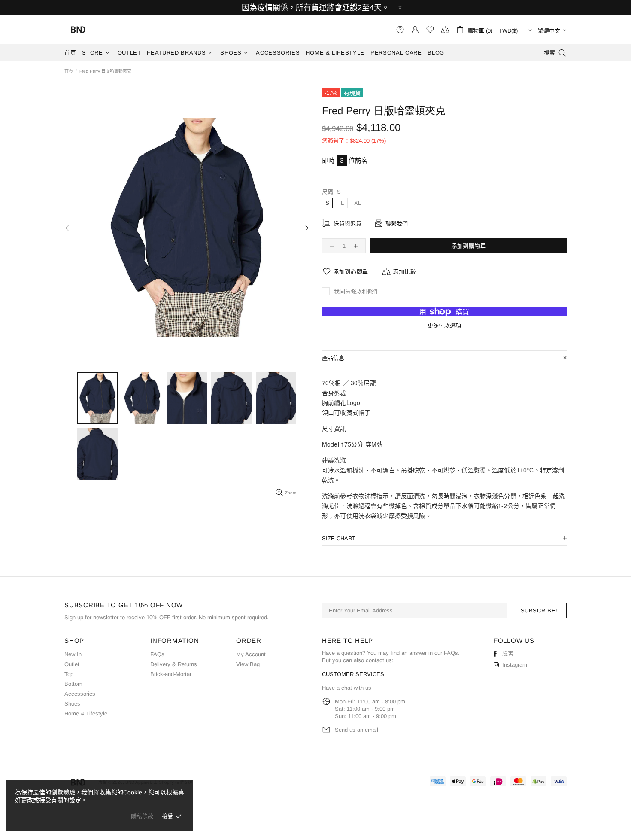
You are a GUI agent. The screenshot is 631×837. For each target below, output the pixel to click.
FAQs (157, 654)
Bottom (73, 684)
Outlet (71, 664)
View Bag (248, 664)
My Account (251, 654)
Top (68, 674)
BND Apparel (78, 29)
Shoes (72, 703)
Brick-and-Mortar (170, 674)
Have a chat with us (346, 688)
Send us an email (356, 730)
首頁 (68, 71)
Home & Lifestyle (85, 713)
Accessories (79, 694)
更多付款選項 (444, 325)
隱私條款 (142, 816)
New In (73, 654)
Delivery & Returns (173, 664)
